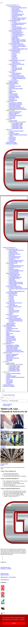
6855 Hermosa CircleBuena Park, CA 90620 (6, 568)
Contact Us (11, 141)
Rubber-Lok (15, 16)
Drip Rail (14, 53)
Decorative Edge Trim (17, 15)
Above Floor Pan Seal (17, 68)
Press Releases (12, 138)
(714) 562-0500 (12, 577)
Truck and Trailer (13, 100)
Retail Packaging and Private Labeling (18, 109)
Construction (12, 87)
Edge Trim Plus (15, 9)
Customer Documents (14, 133)
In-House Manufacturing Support (16, 107)
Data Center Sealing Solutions (16, 88)
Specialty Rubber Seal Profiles (19, 41)
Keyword (5, 400)
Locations (11, 132)
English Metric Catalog (17, 128)
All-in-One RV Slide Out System (16, 64)
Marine (10, 92)
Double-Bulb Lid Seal (17, 36)
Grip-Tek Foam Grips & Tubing (16, 75)
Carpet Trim (15, 57)
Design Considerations (14, 113)
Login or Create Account (9, 395)
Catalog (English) (13, 120)
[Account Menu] (4, 390)
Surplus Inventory (13, 82)
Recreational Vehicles (14, 97)
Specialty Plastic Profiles (14, 50)
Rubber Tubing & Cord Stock (19, 39)
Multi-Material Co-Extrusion (15, 104)
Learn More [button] (22, 619)
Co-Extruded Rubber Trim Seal (19, 23)
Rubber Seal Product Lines (15, 30)
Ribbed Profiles (15, 38)
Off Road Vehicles (13, 93)
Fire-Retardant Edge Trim (18, 14)
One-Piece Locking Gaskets (18, 44)
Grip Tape (14, 79)
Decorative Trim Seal (17, 29)
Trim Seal (14, 21)
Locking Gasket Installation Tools (19, 48)
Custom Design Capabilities (15, 102)
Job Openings (12, 139)
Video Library (12, 116)
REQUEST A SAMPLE (12, 143)
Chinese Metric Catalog (17, 123)
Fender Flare (15, 61)
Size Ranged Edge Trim (17, 11)
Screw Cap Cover (16, 52)
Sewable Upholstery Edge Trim (19, 18)
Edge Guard (15, 12)
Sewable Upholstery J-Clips (18, 19)
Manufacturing (12, 91)
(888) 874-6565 (4, 577)
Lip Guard (14, 55)
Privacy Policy (12, 137)
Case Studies (12, 118)
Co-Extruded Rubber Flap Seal (19, 28)
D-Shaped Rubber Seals (17, 32)
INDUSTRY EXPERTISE (12, 83)
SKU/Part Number (14, 400)
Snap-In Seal (12, 71)
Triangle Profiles (16, 42)
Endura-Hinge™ (16, 51)
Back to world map (7, 404)
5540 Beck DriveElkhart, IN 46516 (5, 574)
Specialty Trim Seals (16, 27)
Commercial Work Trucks (15, 86)
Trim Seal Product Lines (14, 20)
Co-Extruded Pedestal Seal (18, 34)
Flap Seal (14, 25)
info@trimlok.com (5, 579)
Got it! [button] (14, 623)
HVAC (10, 89)
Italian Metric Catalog (17, 125)
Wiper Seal (14, 59)
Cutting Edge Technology (15, 106)
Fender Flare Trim (16, 62)
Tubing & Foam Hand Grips (18, 77)
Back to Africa (6, 405)
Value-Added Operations (14, 105)
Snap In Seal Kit (16, 74)
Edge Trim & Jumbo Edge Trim (19, 7)
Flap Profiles (15, 37)
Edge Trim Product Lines (15, 6)
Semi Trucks (12, 98)
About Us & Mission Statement (16, 131)
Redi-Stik (14, 56)
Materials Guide (12, 114)
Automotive (12, 84)
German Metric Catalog (17, 124)
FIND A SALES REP (11, 142)
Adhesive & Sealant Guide (15, 111)
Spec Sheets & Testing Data (15, 115)
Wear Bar (14, 70)
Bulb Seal (14, 66)
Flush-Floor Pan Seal (17, 69)
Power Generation (13, 95)
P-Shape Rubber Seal (17, 33)
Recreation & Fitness (14, 96)
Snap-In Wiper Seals (16, 73)
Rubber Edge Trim (16, 10)
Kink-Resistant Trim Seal (17, 24)
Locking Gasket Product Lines (16, 43)
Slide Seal (14, 65)
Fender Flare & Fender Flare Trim (17, 60)
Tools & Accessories (13, 80)
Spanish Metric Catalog (17, 127)
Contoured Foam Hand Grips (18, 78)
